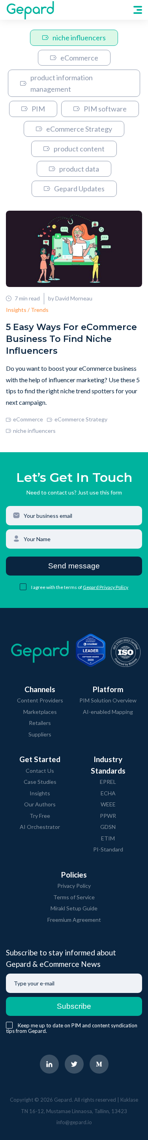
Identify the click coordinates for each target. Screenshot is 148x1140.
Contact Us (40, 770)
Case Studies (40, 781)
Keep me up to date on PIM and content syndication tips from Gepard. (71, 1028)
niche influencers (79, 37)
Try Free (40, 815)
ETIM (108, 838)
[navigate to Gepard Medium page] (99, 1064)
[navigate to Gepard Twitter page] (74, 1064)
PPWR (108, 815)
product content (79, 148)
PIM (38, 108)
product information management (61, 83)
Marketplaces (40, 711)
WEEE (108, 804)
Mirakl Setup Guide (74, 908)
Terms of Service (74, 897)
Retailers (40, 722)
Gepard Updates (79, 188)
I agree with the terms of (57, 587)
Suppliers (39, 734)
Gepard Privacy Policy (105, 587)
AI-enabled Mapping (108, 711)
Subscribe (74, 1006)
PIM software (105, 108)
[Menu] (137, 10)
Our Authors (40, 804)
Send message (74, 566)
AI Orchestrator (40, 826)
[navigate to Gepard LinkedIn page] (49, 1064)
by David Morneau (70, 298)
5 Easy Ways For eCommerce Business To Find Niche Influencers (71, 339)
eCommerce (79, 57)
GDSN (108, 826)
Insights (40, 793)
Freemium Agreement (74, 919)
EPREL (108, 781)
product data (79, 168)
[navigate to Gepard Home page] (30, 10)
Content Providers (40, 700)
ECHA (108, 793)
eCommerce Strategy (79, 129)
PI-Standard (108, 849)
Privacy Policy (74, 885)
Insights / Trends (27, 309)
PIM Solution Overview (108, 700)
